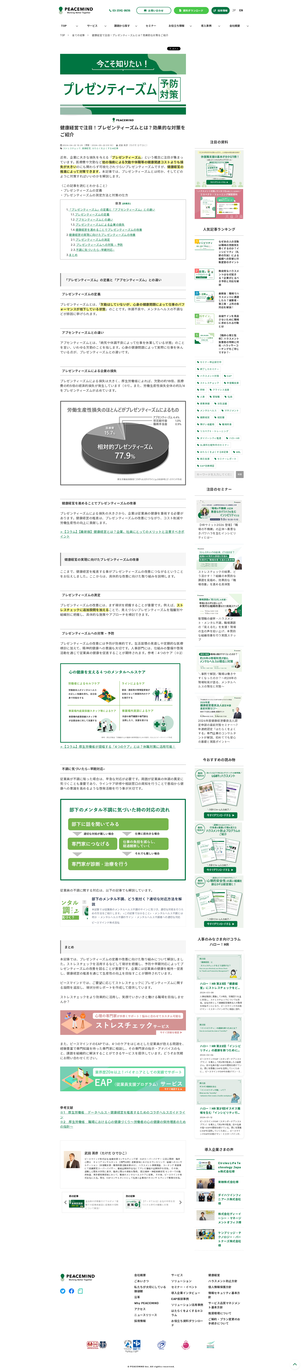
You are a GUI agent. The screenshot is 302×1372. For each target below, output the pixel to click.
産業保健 (205, 403)
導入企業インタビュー (185, 1293)
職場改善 (227, 424)
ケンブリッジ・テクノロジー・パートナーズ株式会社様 (229, 1239)
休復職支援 (233, 383)
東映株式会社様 (228, 1182)
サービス (92, 25)
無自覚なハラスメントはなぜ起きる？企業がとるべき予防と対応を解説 (229, 278)
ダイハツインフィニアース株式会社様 (229, 1199)
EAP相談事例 (180, 1299)
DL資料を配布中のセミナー (214, 445)
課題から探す (122, 25)
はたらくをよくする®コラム (187, 1313)
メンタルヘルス (208, 410)
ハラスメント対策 (209, 376)
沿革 (137, 1297)
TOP (64, 25)
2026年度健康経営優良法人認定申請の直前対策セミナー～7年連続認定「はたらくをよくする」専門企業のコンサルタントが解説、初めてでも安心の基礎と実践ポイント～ (218, 731)
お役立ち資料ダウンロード (187, 1323)
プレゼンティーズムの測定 (93, 239)
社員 (230, 396)
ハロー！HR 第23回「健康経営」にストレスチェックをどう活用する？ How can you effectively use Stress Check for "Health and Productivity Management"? (221, 986)
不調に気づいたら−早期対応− (95, 250)
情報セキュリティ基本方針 (224, 1295)
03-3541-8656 (121, 10)
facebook (71, 1291)
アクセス (140, 1309)
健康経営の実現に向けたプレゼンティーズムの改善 (102, 235)
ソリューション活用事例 (187, 1305)
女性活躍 (222, 403)
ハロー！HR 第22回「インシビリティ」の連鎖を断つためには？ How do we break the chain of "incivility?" (220, 1049)
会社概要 (234, 25)
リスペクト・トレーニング (214, 431)
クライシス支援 (221, 390)
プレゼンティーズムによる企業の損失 (100, 224)
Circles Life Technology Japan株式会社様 (229, 1167)
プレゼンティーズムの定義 (92, 214)
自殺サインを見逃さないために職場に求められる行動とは (229, 321)
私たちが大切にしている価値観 (150, 1289)
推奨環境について (220, 1313)
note (80, 1291)
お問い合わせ (155, 10)
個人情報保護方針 (220, 1287)
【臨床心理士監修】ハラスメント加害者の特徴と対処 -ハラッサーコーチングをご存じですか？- (229, 344)
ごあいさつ (141, 1281)
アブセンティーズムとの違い (94, 219)
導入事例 (206, 25)
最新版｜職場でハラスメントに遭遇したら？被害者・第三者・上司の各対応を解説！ (229, 300)
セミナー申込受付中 (211, 362)
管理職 (216, 396)
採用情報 (223, 10)
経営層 (221, 417)
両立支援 (205, 459)
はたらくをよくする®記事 (105, 148)
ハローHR (234, 438)
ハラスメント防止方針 (222, 1281)
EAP (229, 376)
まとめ (73, 255)
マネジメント (232, 410)
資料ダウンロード (193, 10)
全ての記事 (78, 35)
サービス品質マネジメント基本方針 (224, 1305)
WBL (238, 452)
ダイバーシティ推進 (210, 438)
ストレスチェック (72, 148)
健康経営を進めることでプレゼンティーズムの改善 (109, 229)
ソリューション (181, 1281)
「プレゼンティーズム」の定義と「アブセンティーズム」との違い (112, 209)
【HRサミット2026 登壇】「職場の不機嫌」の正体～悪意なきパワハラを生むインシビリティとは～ (218, 531)
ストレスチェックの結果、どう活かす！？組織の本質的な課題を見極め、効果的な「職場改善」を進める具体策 (217, 578)
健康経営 (86, 148)
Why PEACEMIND (146, 1303)
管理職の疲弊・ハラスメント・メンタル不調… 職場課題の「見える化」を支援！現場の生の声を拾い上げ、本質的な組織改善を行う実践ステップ (217, 629)
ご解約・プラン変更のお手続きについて (224, 1321)
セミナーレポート (226, 459)
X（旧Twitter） (62, 1291)
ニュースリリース (145, 1315)
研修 (202, 390)
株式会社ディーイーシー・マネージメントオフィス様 (229, 1218)
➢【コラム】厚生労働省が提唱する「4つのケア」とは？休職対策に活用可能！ (118, 747)
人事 (202, 396)
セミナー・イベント (184, 1287)
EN (241, 10)
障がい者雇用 (207, 424)
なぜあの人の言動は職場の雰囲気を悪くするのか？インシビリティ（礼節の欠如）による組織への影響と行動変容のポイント (229, 252)
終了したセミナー (209, 369)
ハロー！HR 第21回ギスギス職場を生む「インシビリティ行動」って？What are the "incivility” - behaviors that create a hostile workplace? (220, 1111)
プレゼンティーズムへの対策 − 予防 (99, 245)
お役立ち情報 (176, 25)
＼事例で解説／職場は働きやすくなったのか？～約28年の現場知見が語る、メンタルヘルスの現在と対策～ (217, 680)
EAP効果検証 (207, 466)
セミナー (151, 25)
